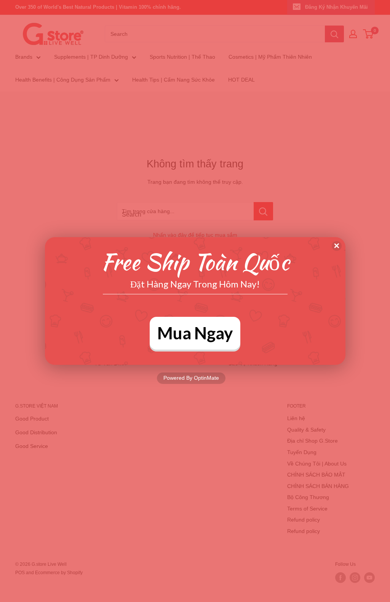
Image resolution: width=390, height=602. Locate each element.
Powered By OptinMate (191, 378)
